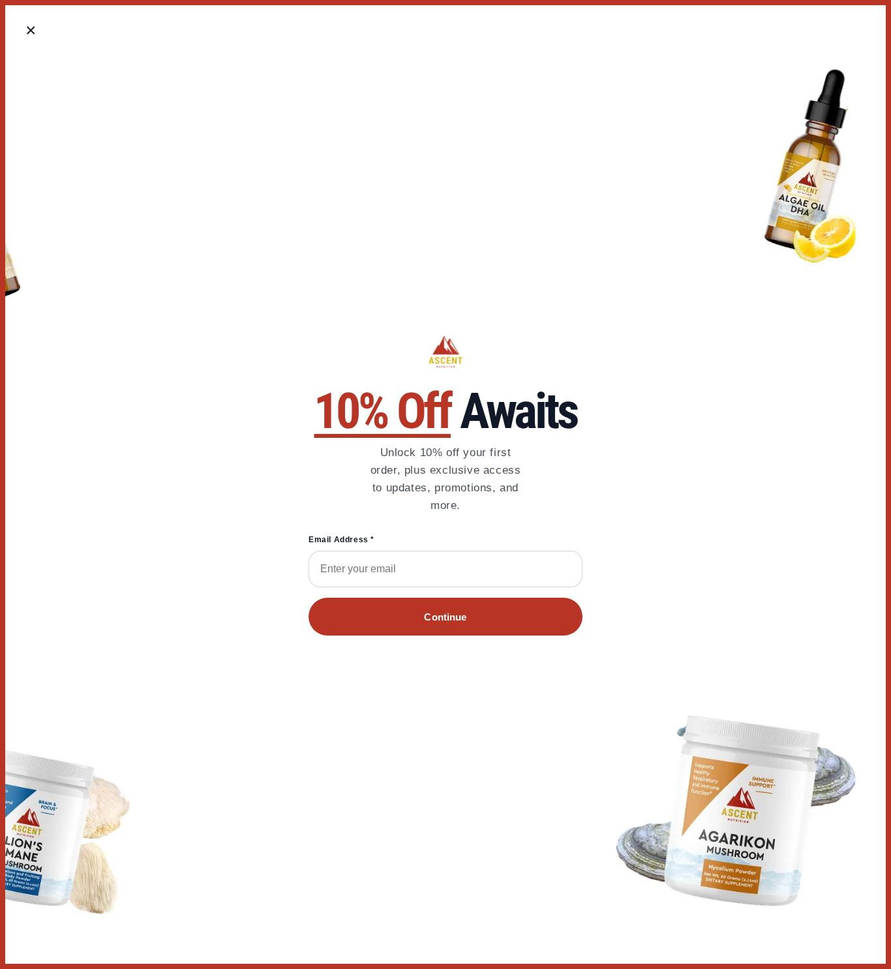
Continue (445, 617)
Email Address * (341, 539)
